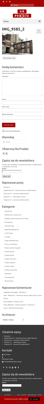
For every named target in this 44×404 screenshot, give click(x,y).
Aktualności (8, 211)
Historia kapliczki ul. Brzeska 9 (25, 305)
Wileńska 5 (22, 292)
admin (7, 33)
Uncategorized (9, 277)
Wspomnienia (9, 281)
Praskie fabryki (9, 255)
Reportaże (8, 273)
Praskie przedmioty (11, 270)
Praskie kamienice (10, 259)
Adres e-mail (6, 106)
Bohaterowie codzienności (13, 215)
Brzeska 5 (7, 187)
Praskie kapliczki (10, 262)
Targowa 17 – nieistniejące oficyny (15, 197)
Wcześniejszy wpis (9, 58)
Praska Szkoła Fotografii (12, 248)
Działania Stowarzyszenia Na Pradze (16, 218)
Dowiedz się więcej (22, 402)
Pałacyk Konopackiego (16, 308)
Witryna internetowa (7, 114)
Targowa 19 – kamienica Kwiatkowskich (16, 200)
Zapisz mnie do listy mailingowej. (11, 131)
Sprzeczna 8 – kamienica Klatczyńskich (16, 193)
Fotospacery (9, 222)
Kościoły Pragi (9, 226)
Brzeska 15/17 (18, 301)
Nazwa (4, 99)
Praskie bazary (9, 251)
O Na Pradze (9, 233)
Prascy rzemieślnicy (11, 244)
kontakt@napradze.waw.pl (12, 361)
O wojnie (7, 237)
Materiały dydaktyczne (12, 229)
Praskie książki (9, 266)
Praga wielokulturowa (11, 240)
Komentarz (5, 76)
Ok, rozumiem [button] (34, 399)
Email (4, 168)
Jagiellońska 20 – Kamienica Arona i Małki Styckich (20, 190)
